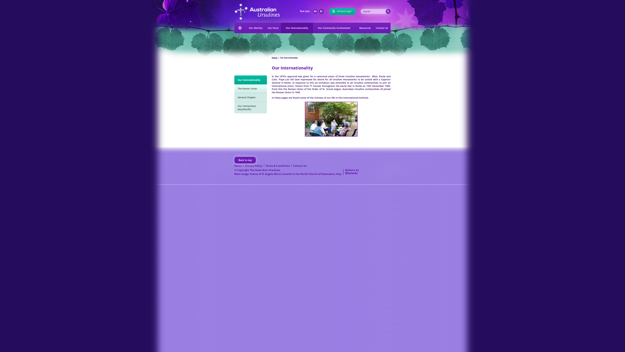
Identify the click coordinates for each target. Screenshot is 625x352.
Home (274, 58)
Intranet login (344, 11)
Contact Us (299, 165)
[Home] (240, 28)
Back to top (245, 160)
